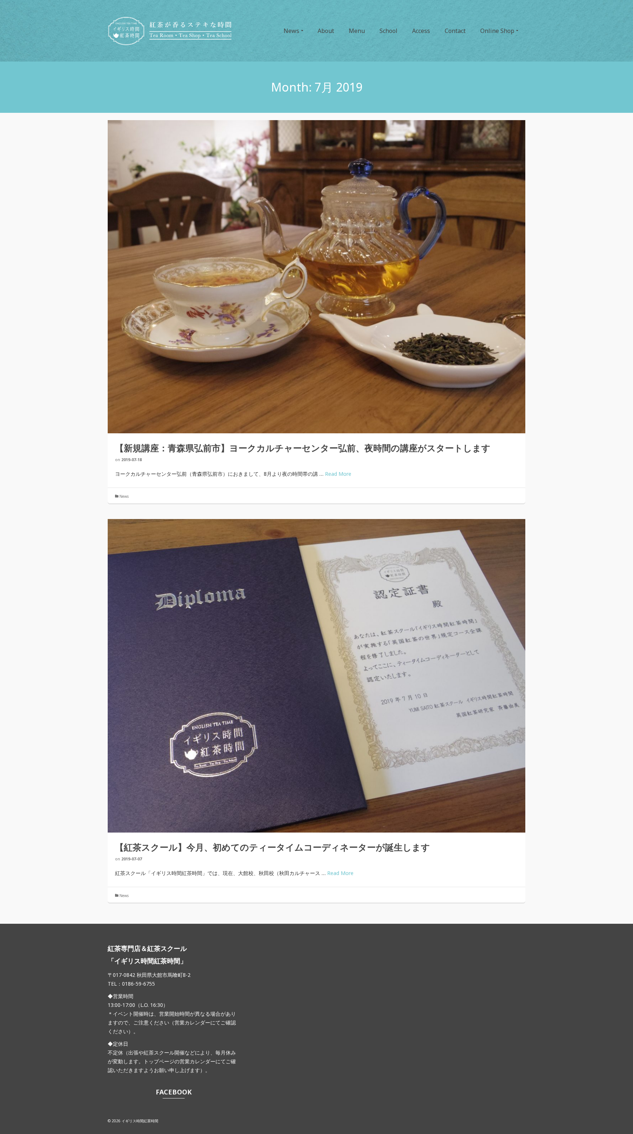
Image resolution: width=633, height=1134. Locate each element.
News (124, 496)
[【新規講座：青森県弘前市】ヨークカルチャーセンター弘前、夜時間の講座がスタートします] (316, 276)
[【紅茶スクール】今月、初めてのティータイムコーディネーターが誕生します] (316, 675)
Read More (338, 473)
